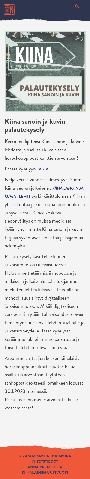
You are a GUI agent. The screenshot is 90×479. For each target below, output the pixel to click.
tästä (42, 169)
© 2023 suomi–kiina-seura (45, 456)
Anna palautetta (45, 467)
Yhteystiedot (45, 461)
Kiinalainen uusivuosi (45, 472)
